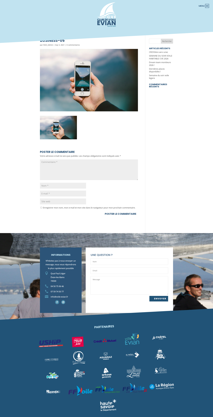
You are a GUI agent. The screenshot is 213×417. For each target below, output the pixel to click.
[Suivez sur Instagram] (63, 302)
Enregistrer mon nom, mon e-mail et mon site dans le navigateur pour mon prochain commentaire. (89, 207)
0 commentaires (73, 45)
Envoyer (160, 298)
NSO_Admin (48, 45)
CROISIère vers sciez (158, 52)
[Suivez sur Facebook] (57, 302)
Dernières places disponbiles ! (157, 70)
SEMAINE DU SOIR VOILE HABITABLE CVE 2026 (160, 57)
